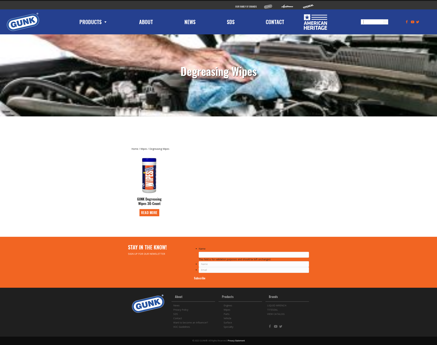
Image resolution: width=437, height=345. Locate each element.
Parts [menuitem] (226, 314)
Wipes (143, 148)
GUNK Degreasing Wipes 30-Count (149, 201)
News (189, 21)
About (146, 21)
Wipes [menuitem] (227, 309)
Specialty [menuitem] (228, 326)
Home (134, 148)
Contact (275, 21)
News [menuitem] (176, 305)
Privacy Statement (236, 340)
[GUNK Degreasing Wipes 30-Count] (149, 175)
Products (90, 21)
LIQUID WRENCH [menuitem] (276, 305)
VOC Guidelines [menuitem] (181, 326)
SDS (231, 21)
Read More (150, 212)
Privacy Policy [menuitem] (180, 309)
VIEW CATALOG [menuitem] (276, 314)
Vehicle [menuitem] (227, 318)
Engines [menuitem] (228, 305)
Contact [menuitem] (177, 318)
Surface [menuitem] (228, 322)
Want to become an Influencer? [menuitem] (190, 322)
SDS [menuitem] (175, 314)
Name (202, 248)
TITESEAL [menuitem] (272, 309)
